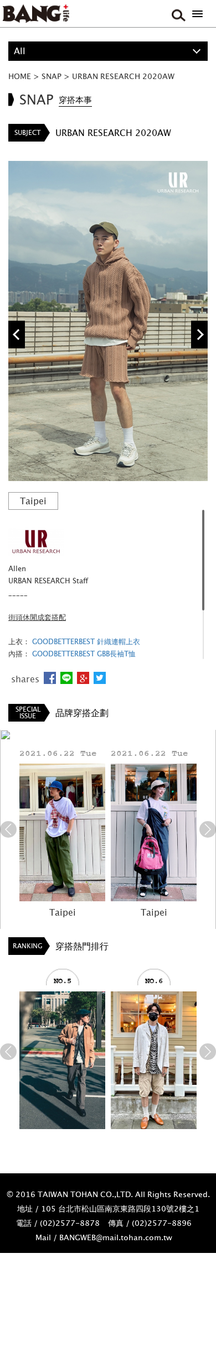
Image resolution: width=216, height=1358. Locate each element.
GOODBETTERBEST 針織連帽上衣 (86, 641)
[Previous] (16, 334)
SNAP (51, 76)
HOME (19, 76)
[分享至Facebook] (50, 678)
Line (66, 678)
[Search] (177, 14)
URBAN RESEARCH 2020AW (123, 76)
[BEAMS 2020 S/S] (62, 1060)
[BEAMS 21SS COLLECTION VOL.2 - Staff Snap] (154, 1060)
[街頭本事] (36, 14)
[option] (108, 321)
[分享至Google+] (83, 678)
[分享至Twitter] (100, 678)
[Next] (199, 334)
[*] (197, 13)
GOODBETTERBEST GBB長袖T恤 (84, 653)
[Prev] (8, 829)
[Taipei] (62, 832)
